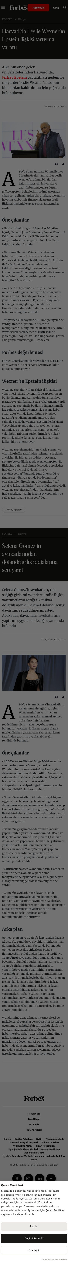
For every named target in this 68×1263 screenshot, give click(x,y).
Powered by (54, 1259)
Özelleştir (34, 1250)
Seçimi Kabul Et (34, 1238)
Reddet (34, 1226)
